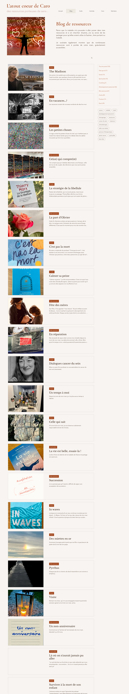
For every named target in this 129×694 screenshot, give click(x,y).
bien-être (101, 139)
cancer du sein (103, 121)
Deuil (51, 67)
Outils (51, 184)
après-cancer (102, 135)
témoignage (102, 117)
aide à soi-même (103, 128)
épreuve (112, 121)
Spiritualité (53, 447)
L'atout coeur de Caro (29, 6)
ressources (112, 117)
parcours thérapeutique (105, 132)
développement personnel (106, 114)
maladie (108, 110)
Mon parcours (54, 126)
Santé (51, 359)
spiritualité (112, 135)
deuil (114, 110)
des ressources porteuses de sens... (27, 11)
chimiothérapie (103, 124)
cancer (101, 110)
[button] (92, 58)
